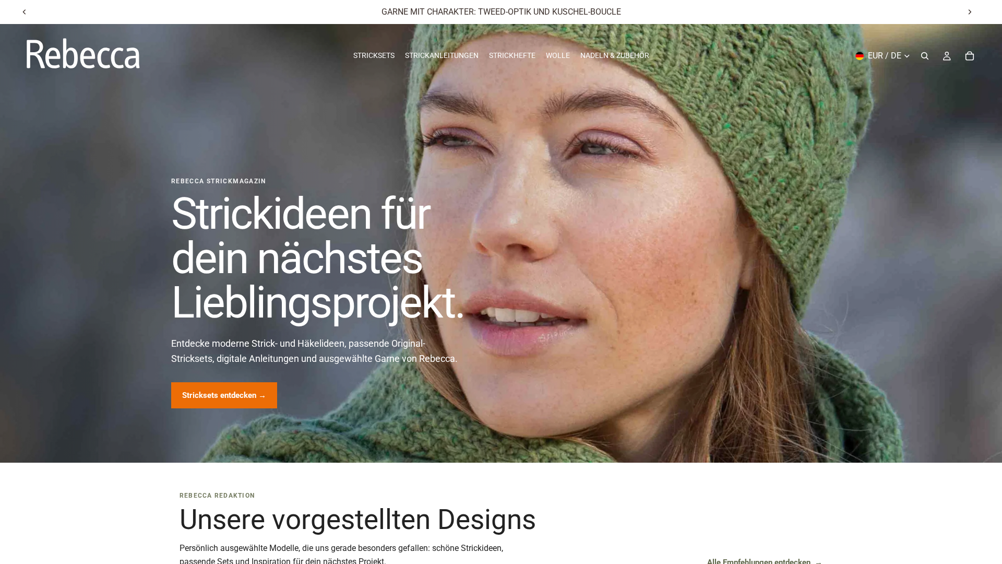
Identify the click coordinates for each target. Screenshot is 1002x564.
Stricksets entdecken (224, 395)
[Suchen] (924, 55)
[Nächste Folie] (969, 12)
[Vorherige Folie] (24, 12)
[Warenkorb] (969, 55)
